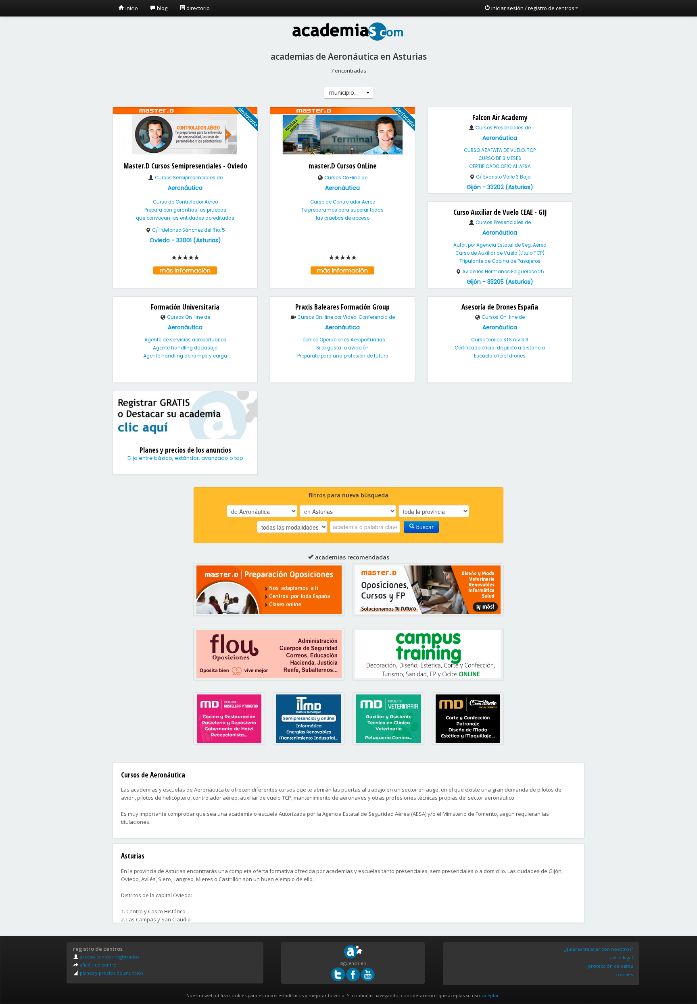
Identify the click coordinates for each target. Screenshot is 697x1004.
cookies (624, 974)
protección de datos (610, 966)
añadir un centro (98, 965)
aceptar (490, 995)
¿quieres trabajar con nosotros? (598, 949)
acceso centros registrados (109, 957)
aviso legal (621, 957)
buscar (424, 527)
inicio (131, 8)
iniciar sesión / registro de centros (532, 8)
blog (161, 8)
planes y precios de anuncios (111, 973)
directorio (197, 8)
